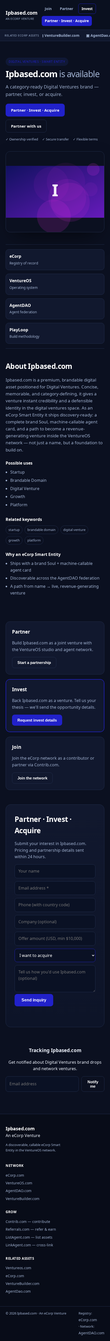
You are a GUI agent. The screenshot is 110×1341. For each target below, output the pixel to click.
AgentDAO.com (18, 1190)
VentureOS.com (19, 1182)
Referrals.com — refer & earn (31, 1229)
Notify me (92, 1084)
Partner (66, 8)
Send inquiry (33, 1000)
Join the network (32, 778)
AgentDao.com (18, 1291)
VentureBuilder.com (22, 1198)
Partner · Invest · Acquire (67, 20)
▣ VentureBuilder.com (58, 35)
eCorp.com (15, 1175)
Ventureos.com (18, 1267)
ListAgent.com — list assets (29, 1237)
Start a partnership (34, 662)
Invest (87, 8)
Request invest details (37, 720)
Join (48, 8)
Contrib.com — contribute (28, 1221)
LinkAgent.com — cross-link (29, 1244)
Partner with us (26, 126)
